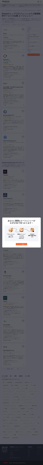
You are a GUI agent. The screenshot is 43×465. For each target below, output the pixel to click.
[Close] (39, 219)
